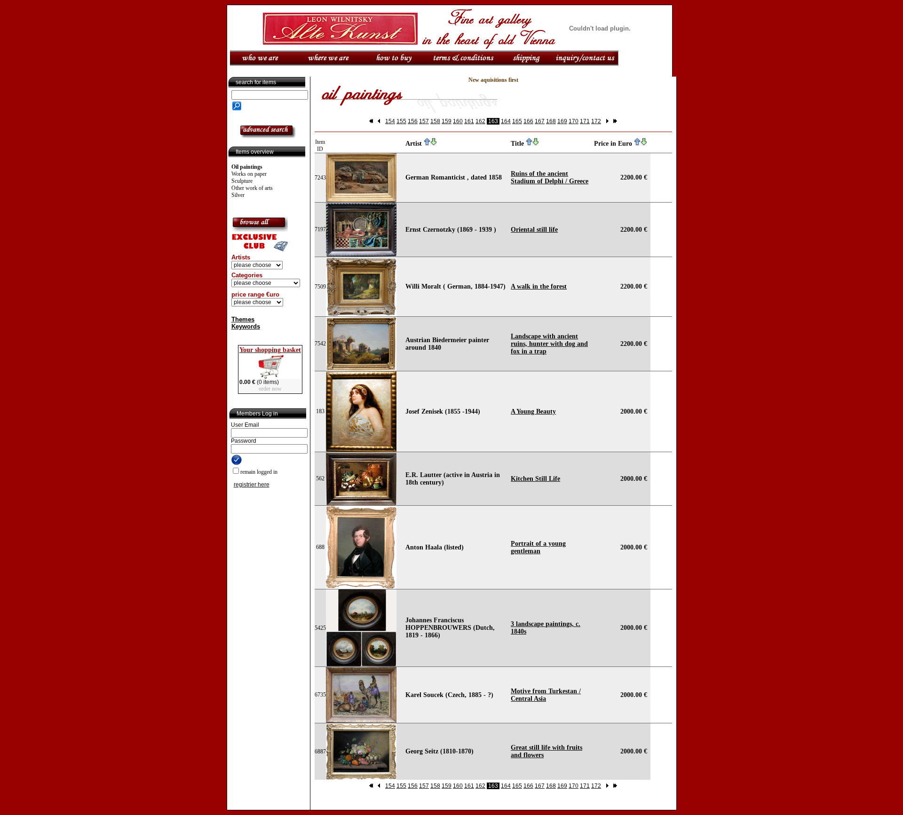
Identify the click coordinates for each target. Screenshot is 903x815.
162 (480, 121)
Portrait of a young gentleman (538, 547)
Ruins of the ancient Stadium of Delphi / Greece (549, 177)
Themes (242, 319)
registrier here (251, 484)
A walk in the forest (539, 286)
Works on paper (249, 174)
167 (540, 121)
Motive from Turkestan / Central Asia (546, 695)
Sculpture (242, 181)
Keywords (245, 326)
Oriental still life (534, 229)
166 (528, 121)
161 (469, 121)
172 (596, 121)
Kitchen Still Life (535, 478)
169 (562, 121)
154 (390, 121)
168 (551, 121)
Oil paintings (246, 167)
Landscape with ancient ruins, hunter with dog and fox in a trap (549, 344)
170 (573, 121)
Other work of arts (252, 188)
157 (424, 121)
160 (458, 121)
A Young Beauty (533, 411)
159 (447, 121)
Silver (238, 195)
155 (401, 121)
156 (413, 121)
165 (517, 121)
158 (435, 121)
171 (585, 121)
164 (506, 121)
